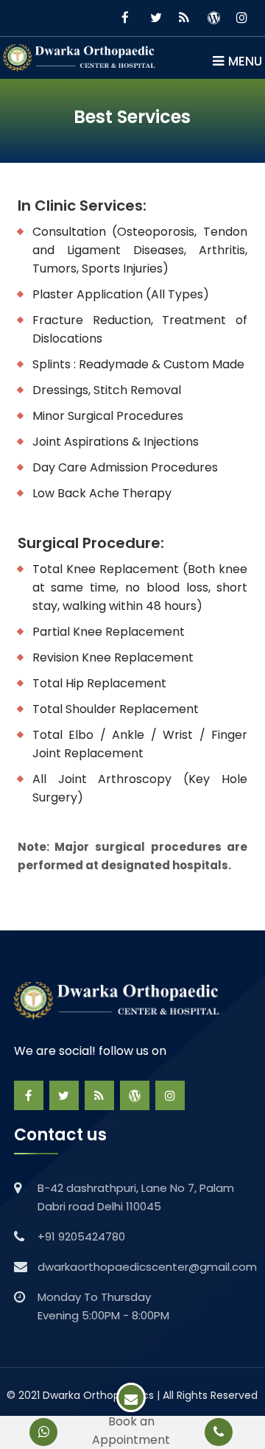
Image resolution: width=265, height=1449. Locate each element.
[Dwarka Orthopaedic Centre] (82, 57)
